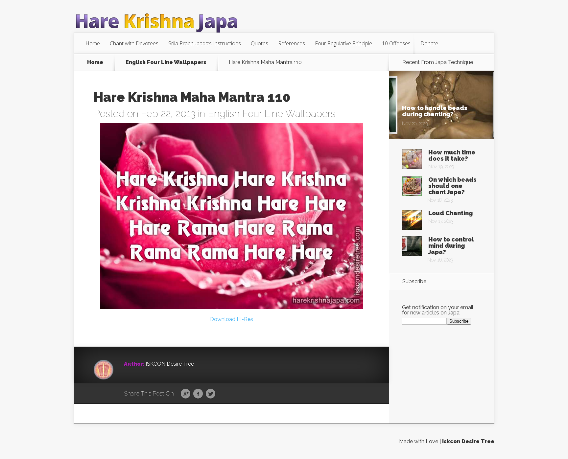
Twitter (210, 394)
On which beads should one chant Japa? (452, 185)
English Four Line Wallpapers (166, 62)
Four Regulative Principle (343, 43)
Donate (429, 43)
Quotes (259, 43)
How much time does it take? (451, 155)
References (291, 43)
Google (185, 394)
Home (92, 43)
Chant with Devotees (134, 43)
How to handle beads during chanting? (434, 111)
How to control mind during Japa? (451, 245)
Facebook (198, 394)
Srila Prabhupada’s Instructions (204, 43)
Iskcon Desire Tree (468, 441)
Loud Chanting (450, 213)
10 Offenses (396, 43)
